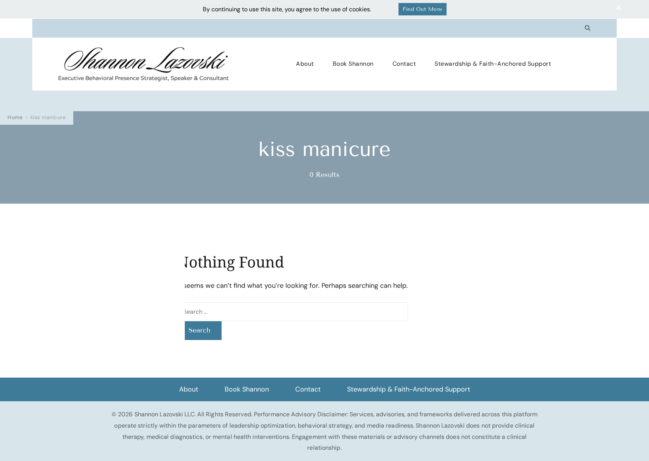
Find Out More (422, 9)
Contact (404, 64)
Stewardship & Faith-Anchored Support (493, 64)
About (305, 64)
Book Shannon (353, 64)
